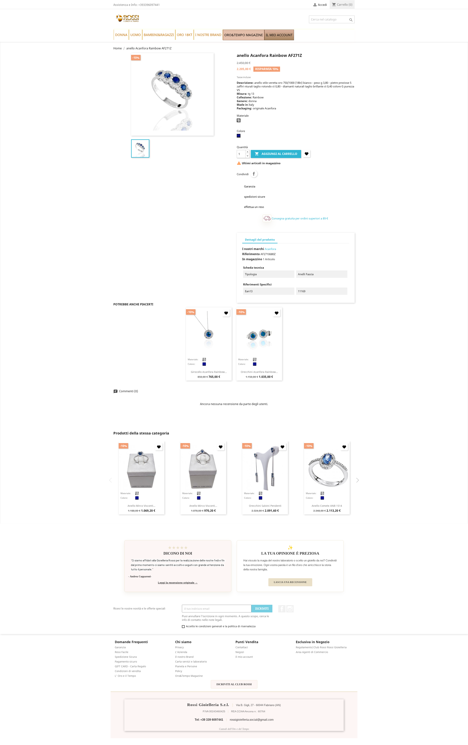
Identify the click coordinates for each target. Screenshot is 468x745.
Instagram (290, 608)
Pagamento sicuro (126, 661)
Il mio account (244, 657)
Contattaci (241, 647)
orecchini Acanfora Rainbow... (259, 372)
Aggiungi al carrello (276, 154)
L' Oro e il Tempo (125, 676)
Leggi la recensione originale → (178, 582)
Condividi (253, 173)
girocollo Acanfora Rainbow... (209, 372)
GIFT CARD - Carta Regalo (130, 666)
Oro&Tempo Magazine (189, 676)
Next (356, 480)
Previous (111, 480)
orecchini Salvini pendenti (265, 505)
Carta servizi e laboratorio (191, 661)
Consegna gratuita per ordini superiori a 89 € (300, 218)
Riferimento (251, 254)
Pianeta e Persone (186, 666)
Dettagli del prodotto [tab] (260, 239)
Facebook (282, 608)
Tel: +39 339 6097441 (209, 719)
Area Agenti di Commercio (312, 652)
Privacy (179, 647)
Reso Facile (121, 652)
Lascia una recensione (290, 582)
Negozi (239, 652)
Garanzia (120, 647)
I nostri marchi (253, 249)
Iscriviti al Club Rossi (234, 684)
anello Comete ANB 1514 (327, 505)
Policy (178, 671)
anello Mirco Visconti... (141, 505)
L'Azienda (181, 652)
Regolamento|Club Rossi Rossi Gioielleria (321, 647)
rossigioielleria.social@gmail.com (251, 719)
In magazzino (252, 259)
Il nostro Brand (184, 657)
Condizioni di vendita (128, 671)
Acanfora (270, 249)
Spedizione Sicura (126, 657)
